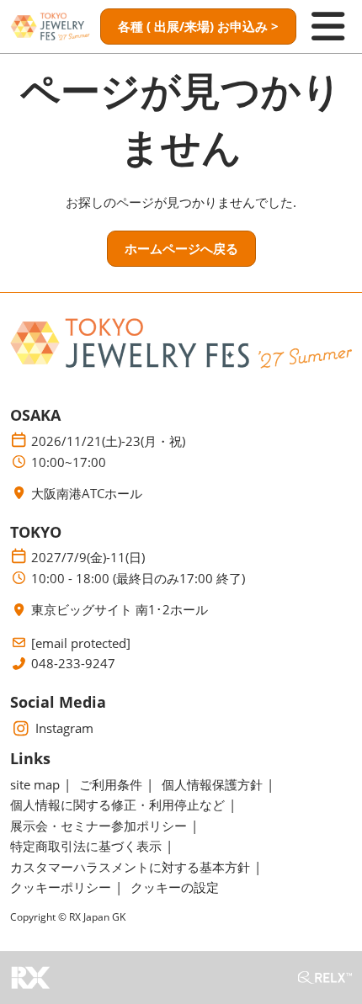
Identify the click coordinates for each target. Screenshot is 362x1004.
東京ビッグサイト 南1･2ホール (119, 610)
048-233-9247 (73, 664)
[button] (198, 26)
